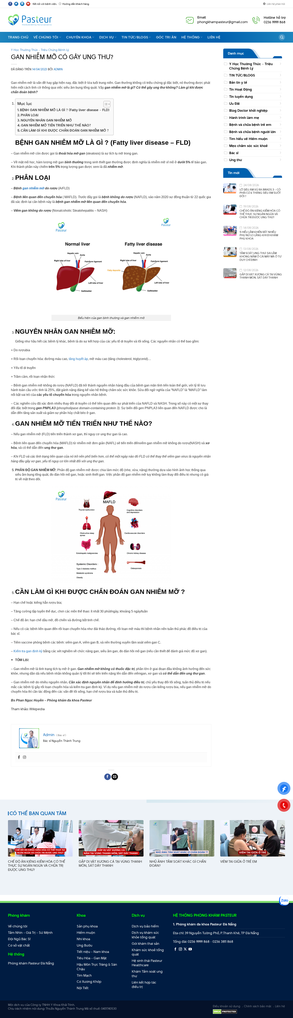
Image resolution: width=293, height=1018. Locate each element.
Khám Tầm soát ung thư (147, 973)
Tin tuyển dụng (241, 96)
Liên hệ (213, 37)
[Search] (282, 37)
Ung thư (235, 159)
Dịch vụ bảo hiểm (145, 926)
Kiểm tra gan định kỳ (28, 651)
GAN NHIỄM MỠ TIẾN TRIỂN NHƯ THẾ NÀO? (56, 125)
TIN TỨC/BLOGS (242, 75)
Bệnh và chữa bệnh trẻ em (250, 124)
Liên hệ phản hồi (276, 4)
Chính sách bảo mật (257, 1006)
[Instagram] (24, 757)
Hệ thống (190, 37)
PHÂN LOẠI (30, 115)
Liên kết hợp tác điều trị (144, 984)
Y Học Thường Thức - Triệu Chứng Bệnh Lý (40, 50)
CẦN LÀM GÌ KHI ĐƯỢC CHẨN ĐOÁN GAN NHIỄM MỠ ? (65, 130)
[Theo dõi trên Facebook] (10, 4)
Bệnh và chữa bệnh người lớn (252, 131)
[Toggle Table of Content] (104, 104)
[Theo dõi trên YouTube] (28, 4)
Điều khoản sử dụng (226, 1006)
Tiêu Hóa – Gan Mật (92, 958)
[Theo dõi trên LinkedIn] (22, 4)
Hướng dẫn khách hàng (75, 4)
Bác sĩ (233, 153)
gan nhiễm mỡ (33, 188)
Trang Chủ (18, 37)
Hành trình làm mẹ (244, 117)
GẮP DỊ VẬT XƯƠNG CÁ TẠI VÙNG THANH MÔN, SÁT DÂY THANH (261, 276)
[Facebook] (19, 757)
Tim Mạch (84, 975)
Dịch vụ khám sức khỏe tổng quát (145, 934)
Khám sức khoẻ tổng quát (148, 952)
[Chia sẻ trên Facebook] (107, 777)
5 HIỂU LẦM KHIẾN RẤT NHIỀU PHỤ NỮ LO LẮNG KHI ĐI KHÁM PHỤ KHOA (259, 235)
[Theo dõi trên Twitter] (16, 4)
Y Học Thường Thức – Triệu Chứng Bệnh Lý (251, 66)
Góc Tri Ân (166, 37)
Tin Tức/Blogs (135, 37)
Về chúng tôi (45, 37)
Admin (58, 69)
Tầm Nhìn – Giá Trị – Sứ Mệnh (30, 932)
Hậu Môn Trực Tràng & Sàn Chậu (97, 966)
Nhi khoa (83, 939)
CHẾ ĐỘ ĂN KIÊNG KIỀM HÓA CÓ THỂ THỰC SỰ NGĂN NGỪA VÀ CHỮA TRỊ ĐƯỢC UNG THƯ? (260, 214)
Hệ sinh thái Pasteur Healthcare (147, 962)
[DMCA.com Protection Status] (225, 1011)
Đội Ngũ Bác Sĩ (19, 939)
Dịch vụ (106, 37)
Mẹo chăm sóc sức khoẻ (248, 146)
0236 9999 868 (274, 22)
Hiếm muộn (86, 932)
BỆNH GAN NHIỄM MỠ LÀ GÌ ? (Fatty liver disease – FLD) (64, 110)
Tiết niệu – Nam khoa (93, 952)
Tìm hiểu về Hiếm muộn (248, 138)
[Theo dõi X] (185, 949)
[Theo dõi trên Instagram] (180, 949)
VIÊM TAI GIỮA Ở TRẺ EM (238, 862)
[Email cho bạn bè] (114, 777)
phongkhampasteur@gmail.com (222, 22)
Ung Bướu (84, 945)
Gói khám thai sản (145, 943)
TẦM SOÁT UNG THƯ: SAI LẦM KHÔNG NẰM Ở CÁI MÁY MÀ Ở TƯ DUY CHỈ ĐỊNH (260, 257)
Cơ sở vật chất (19, 945)
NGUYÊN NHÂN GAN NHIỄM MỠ (46, 120)
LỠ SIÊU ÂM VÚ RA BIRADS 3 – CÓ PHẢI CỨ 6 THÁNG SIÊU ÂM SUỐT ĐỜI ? (260, 193)
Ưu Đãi (234, 103)
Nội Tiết (82, 988)
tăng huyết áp (78, 359)
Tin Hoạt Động (240, 89)
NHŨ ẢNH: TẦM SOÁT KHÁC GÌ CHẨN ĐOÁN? (177, 864)
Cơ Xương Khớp (89, 981)
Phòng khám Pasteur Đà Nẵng (31, 963)
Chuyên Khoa (78, 37)
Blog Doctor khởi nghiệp (248, 110)
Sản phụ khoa (87, 926)
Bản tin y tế (238, 82)
